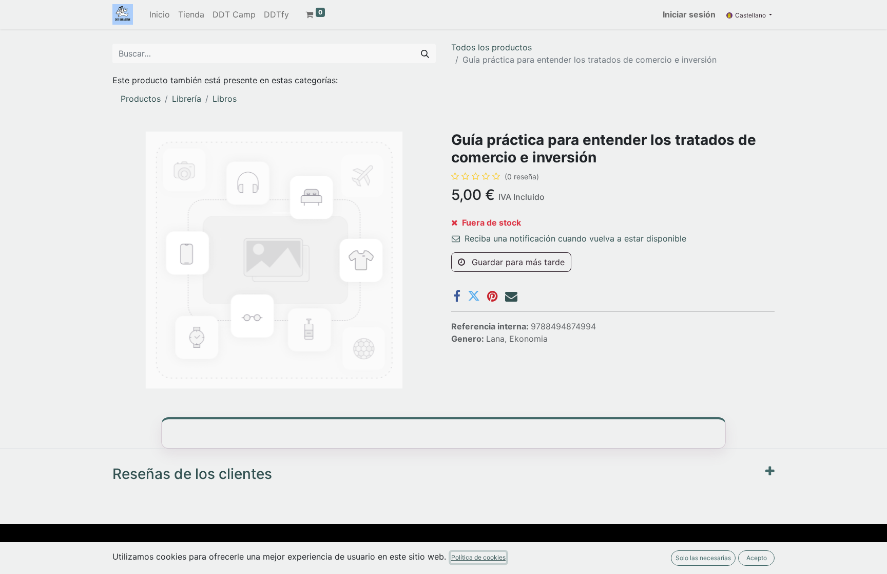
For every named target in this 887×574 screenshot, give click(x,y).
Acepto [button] (756, 558)
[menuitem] (159, 14)
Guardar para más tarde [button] (517, 262)
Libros (225, 99)
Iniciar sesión (689, 14)
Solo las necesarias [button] (703, 558)
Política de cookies (478, 557)
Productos (141, 99)
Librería (186, 99)
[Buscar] (425, 53)
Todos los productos (491, 47)
